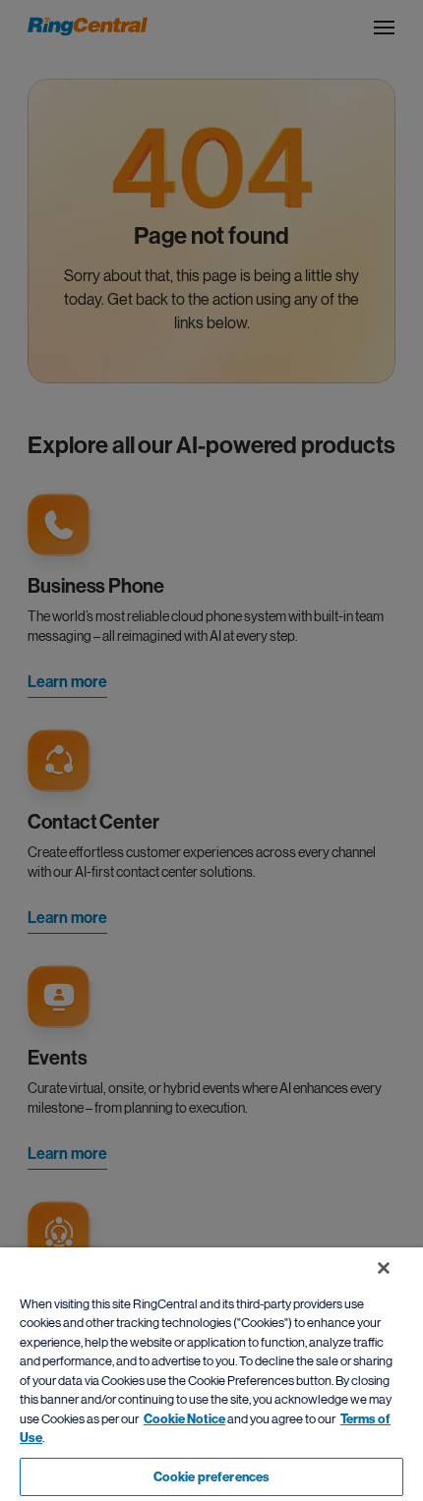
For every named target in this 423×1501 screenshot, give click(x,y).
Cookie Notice (184, 1419)
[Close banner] (384, 1268)
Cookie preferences (211, 1477)
